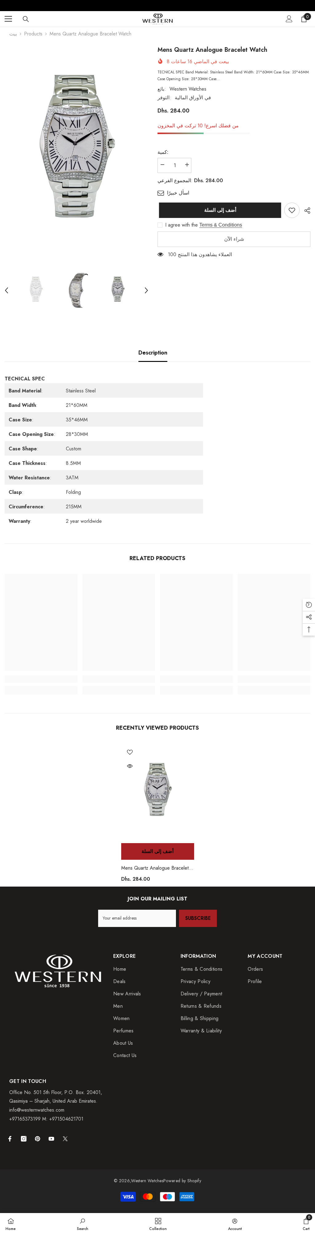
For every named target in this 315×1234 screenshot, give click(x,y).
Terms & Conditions (220, 225)
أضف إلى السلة (219, 210)
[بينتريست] (37, 1138)
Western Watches (187, 88)
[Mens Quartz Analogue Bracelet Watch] (157, 791)
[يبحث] (26, 19)
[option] (76, 151)
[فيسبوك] (9, 1138)
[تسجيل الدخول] (289, 18)
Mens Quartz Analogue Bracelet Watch (155, 868)
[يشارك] (305, 210)
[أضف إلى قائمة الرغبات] (129, 751)
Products (33, 33)
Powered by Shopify (182, 1181)
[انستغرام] (23, 1138)
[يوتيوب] (51, 1138)
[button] (6, 290)
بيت (13, 33)
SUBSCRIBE (198, 918)
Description (152, 353)
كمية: (163, 152)
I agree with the (181, 225)
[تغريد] (65, 1138)
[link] (292, 210)
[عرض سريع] (129, 766)
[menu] (8, 19)
